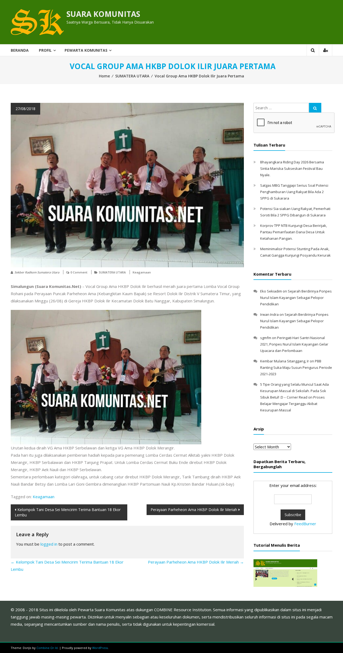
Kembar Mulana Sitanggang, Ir (284, 361)
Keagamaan (142, 272)
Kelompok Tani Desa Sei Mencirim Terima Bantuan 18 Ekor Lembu (68, 512)
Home (104, 75)
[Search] (315, 107)
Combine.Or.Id (47, 648)
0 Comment (78, 272)
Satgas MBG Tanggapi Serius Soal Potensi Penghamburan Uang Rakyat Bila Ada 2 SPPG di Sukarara (294, 192)
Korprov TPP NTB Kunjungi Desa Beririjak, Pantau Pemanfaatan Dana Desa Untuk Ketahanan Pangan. (293, 232)
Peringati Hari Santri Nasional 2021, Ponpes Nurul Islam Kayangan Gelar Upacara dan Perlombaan (294, 344)
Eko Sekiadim (271, 291)
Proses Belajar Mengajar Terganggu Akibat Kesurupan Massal (292, 403)
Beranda (20, 50)
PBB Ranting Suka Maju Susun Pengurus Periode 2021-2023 (296, 367)
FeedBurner (305, 523)
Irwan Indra (269, 314)
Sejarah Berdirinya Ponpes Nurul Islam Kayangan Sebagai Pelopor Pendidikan (296, 297)
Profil (45, 50)
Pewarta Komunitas (86, 50)
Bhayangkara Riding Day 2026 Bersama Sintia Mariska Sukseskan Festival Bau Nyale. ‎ (292, 168)
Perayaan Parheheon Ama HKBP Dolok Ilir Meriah (194, 509)
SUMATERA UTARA (132, 75)
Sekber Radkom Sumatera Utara (36, 272)
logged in (48, 544)
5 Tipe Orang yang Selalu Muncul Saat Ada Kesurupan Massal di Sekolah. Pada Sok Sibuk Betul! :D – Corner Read (294, 391)
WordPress (100, 648)
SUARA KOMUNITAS (103, 14)
